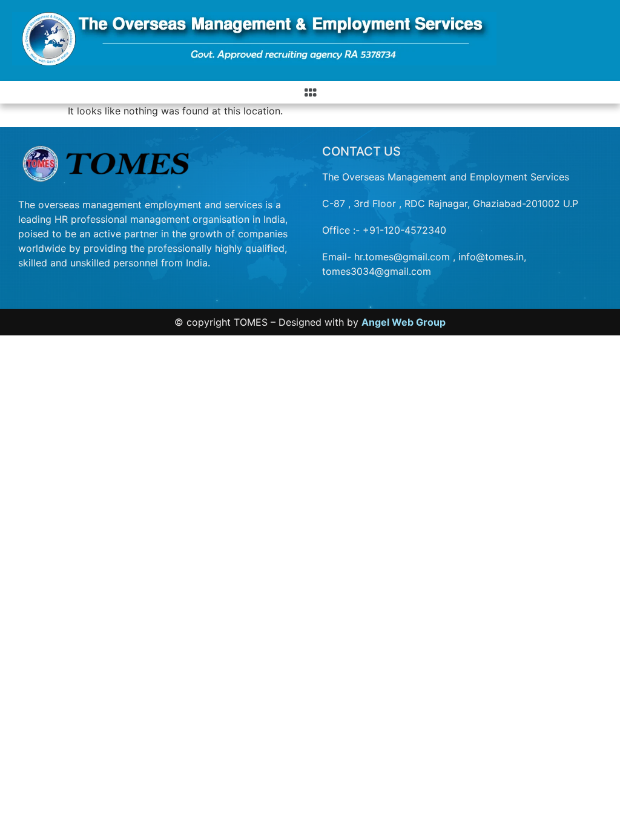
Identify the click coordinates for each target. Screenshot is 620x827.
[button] (310, 92)
